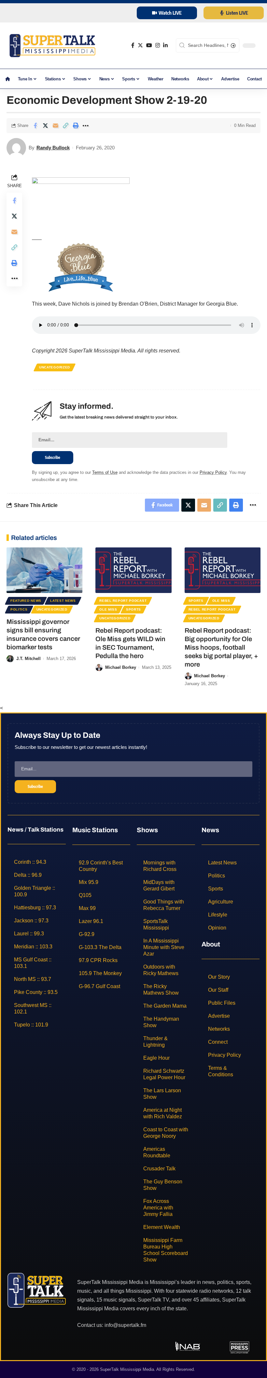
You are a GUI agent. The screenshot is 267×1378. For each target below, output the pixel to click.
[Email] (55, 125)
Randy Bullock (53, 147)
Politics (19, 609)
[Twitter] (140, 45)
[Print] (75, 125)
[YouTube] (149, 45)
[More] (85, 125)
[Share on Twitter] (45, 125)
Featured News (25, 600)
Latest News (63, 600)
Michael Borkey (120, 667)
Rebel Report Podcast (123, 600)
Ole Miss (108, 609)
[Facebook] (133, 45)
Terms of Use (105, 472)
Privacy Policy (213, 472)
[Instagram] (158, 45)
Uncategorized (54, 367)
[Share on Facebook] (35, 125)
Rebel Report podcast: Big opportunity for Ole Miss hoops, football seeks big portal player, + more (221, 647)
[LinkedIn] (165, 45)
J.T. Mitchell (28, 658)
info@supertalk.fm (125, 1325)
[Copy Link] (65, 125)
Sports (133, 609)
